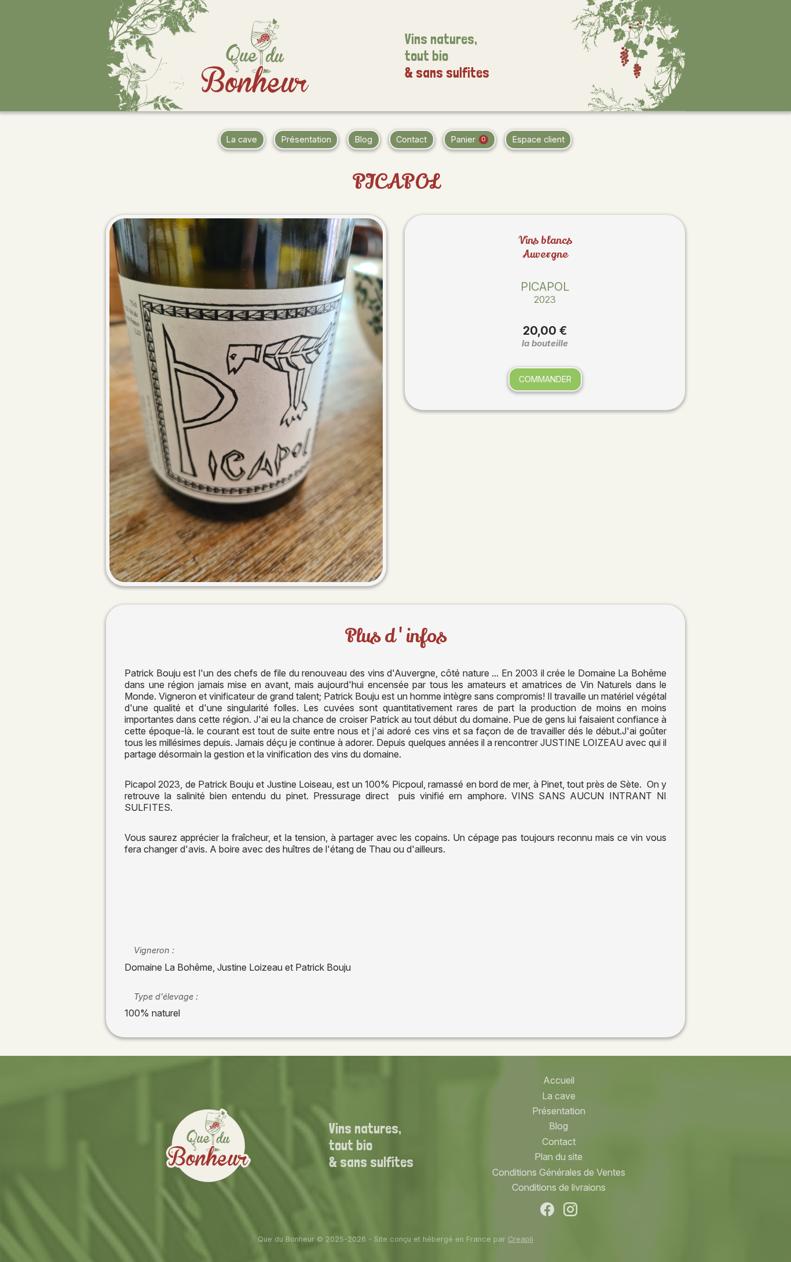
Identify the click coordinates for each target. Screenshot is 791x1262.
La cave (241, 139)
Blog (363, 139)
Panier (468, 139)
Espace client (538, 139)
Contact (411, 139)
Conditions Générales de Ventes (558, 1172)
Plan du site (558, 1156)
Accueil (558, 1080)
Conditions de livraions (559, 1187)
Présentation (306, 139)
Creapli (520, 1239)
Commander (545, 379)
